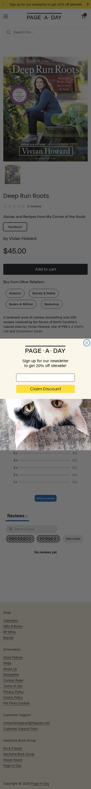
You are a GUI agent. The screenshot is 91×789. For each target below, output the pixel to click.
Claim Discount (45, 389)
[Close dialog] (86, 343)
